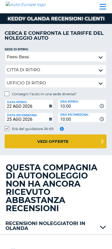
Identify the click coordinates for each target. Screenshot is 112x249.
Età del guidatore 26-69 (33, 129)
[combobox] (82, 104)
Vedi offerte (53, 141)
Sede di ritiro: (17, 49)
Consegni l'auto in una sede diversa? (44, 94)
